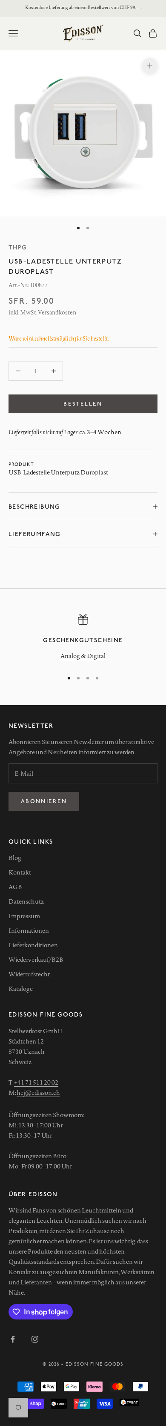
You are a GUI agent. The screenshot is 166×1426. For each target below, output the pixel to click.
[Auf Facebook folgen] (13, 1339)
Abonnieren (44, 801)
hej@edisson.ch (38, 1092)
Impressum (24, 916)
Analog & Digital (83, 656)
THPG (18, 247)
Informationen (29, 930)
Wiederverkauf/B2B (36, 959)
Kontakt (20, 872)
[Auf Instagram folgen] (35, 1339)
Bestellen (82, 403)
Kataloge (21, 988)
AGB (15, 887)
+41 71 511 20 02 (36, 1082)
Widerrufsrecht (29, 974)
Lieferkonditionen (33, 945)
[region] (83, 638)
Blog (15, 858)
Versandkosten (57, 312)
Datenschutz (26, 901)
